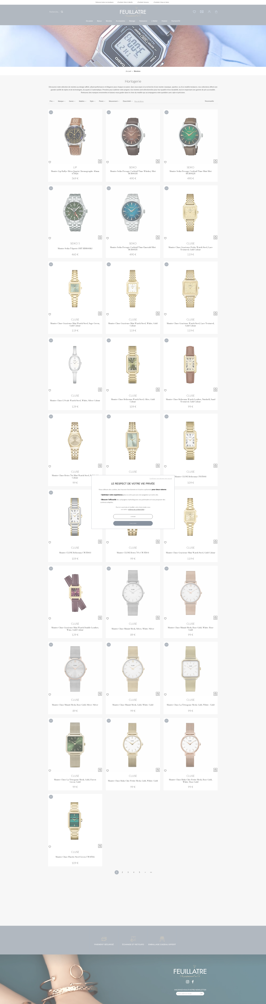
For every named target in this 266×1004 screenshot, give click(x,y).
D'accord (133, 523)
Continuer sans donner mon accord (161, 478)
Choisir (133, 516)
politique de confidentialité (136, 509)
